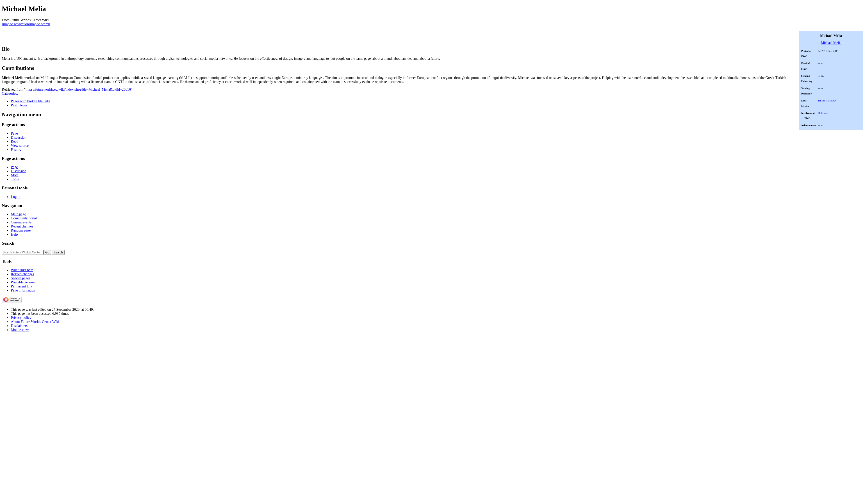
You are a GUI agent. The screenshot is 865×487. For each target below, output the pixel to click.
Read (14, 141)
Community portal (24, 218)
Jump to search (39, 24)
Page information (23, 290)
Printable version (23, 282)
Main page (18, 214)
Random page (21, 230)
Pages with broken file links (30, 101)
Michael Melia (831, 43)
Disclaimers (19, 326)
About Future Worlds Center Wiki (35, 322)
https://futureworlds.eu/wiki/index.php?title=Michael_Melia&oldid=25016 (78, 89)
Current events (21, 222)
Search (8, 243)
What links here (22, 270)
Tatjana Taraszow (827, 100)
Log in (15, 197)
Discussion (18, 137)
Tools (15, 179)
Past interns (19, 105)
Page (14, 133)
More (14, 175)
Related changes (22, 274)
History (16, 150)
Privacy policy (21, 317)
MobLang (823, 113)
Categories (9, 93)
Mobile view (20, 330)
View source (20, 145)
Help (14, 234)
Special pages (20, 278)
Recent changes (22, 226)
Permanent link (21, 286)
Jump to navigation (15, 24)
